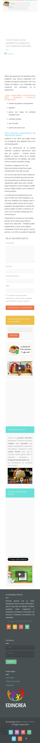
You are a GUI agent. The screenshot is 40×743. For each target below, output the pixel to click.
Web (7, 286)
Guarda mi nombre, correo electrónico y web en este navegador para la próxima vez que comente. (19, 298)
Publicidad (10, 685)
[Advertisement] (20, 23)
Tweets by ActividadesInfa (18, 557)
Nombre (9, 266)
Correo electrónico (13, 276)
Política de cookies (13, 681)
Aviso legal (10, 678)
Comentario (10, 243)
